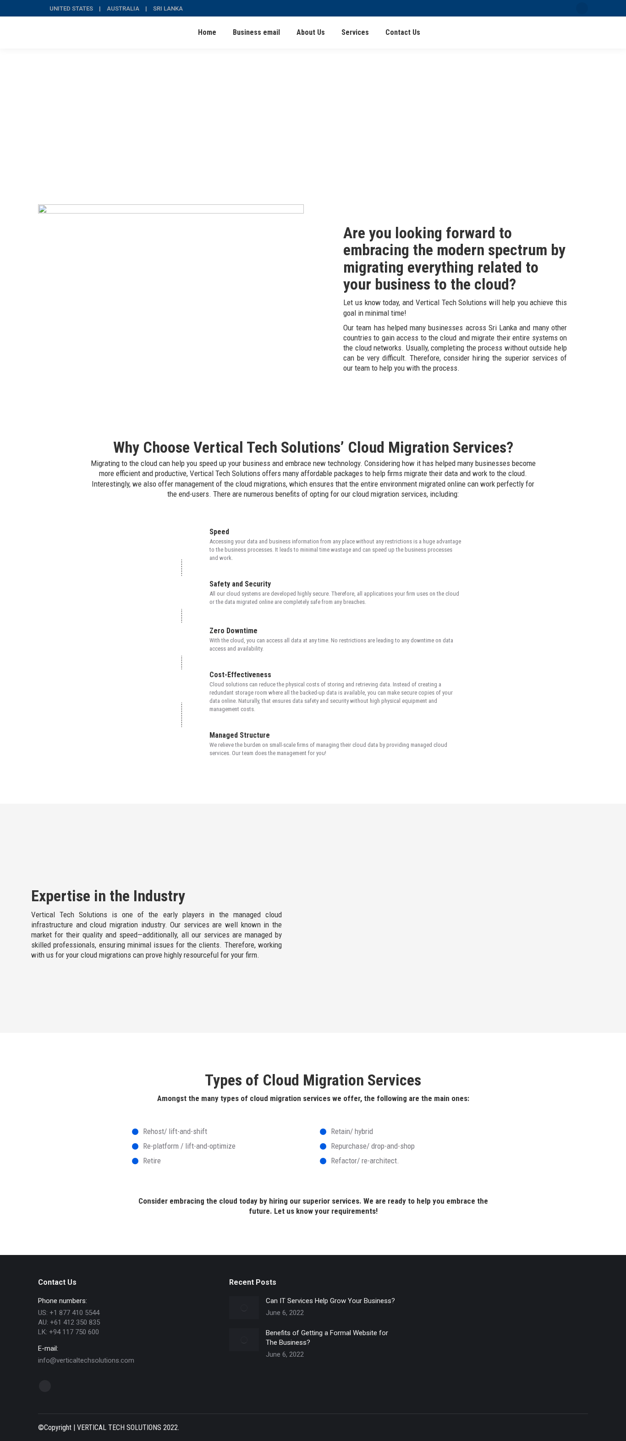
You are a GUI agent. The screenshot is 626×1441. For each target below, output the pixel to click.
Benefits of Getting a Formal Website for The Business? (327, 1338)
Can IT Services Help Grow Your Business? (330, 1301)
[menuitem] (207, 32)
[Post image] (244, 1307)
